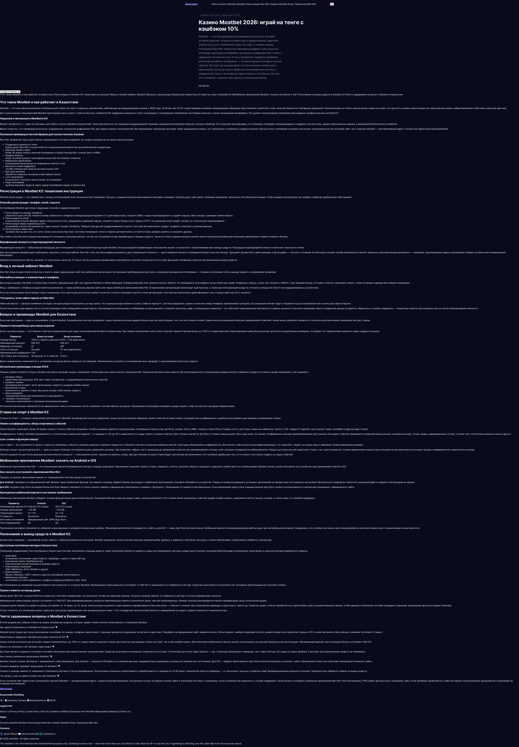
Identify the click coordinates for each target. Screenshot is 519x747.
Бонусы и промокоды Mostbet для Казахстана (171, 94)
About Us (5, 711)
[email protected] (30, 733)
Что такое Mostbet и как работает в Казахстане (26, 94)
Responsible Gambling (106, 711)
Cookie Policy (32, 711)
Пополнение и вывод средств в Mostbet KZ (321, 94)
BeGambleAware (36, 700)
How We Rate (88, 711)
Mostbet (42, 113)
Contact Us (124, 711)
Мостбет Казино (269, 4)
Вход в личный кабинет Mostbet (127, 94)
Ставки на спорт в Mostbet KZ (215, 94)
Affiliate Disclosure (70, 711)
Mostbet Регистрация (248, 4)
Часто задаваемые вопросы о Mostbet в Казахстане (374, 94)
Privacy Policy (17, 711)
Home (214, 4)
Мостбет (144, 287)
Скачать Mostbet (227, 4)
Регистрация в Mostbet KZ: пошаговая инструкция (81, 94)
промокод (274, 641)
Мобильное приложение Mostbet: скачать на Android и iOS (264, 94)
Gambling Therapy (15, 700)
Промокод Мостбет (305, 4)
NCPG (51, 700)
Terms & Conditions (50, 711)
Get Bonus (204, 85)
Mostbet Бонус (286, 4)
